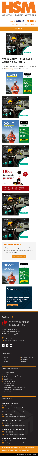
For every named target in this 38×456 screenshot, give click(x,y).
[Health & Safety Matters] (19, 8)
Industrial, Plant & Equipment (12, 375)
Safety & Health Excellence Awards (14, 387)
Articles (6, 357)
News (5, 359)
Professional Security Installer (13, 389)
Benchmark (7, 392)
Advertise (23, 24)
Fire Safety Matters (9, 381)
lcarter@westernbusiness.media (14, 434)
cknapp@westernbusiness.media (15, 417)
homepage (9, 69)
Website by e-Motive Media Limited (26, 454)
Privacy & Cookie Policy (22, 450)
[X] (31, 21)
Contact (32, 24)
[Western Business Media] (15, 325)
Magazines (24, 359)
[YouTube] (34, 21)
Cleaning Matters (9, 379)
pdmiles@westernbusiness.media (15, 425)
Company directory (27, 357)
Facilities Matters (9, 385)
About (6, 362)
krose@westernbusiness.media (14, 408)
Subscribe (14, 24)
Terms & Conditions (8, 450)
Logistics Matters (9, 373)
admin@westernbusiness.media (14, 340)
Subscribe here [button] (18, 257)
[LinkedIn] (28, 21)
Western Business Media (11, 447)
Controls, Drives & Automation (13, 377)
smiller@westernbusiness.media (14, 443)
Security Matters (9, 383)
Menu (20, 29)
